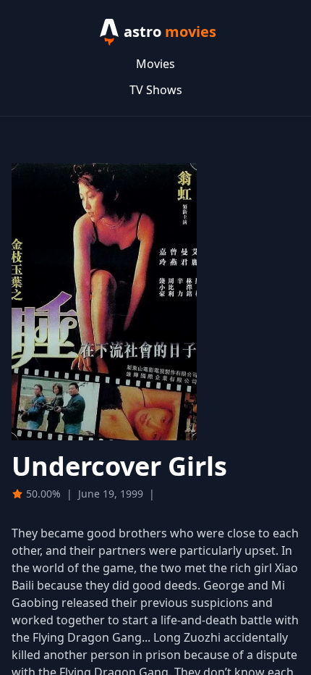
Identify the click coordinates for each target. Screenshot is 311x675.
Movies (155, 64)
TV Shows (155, 90)
